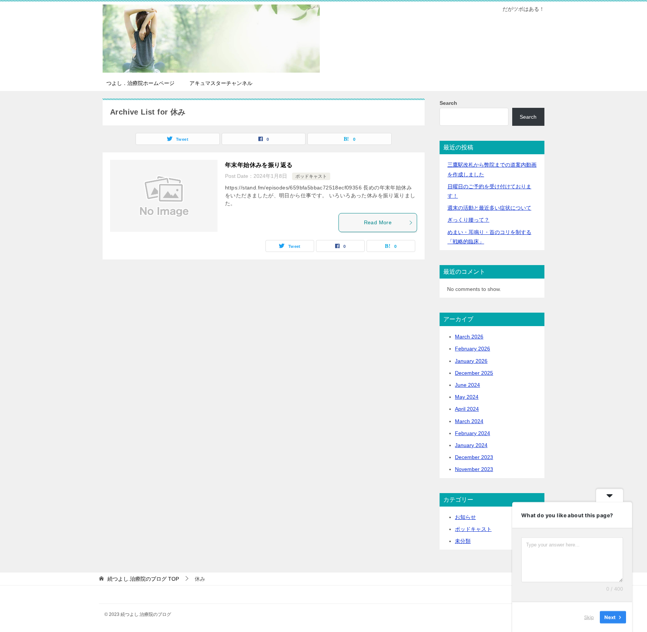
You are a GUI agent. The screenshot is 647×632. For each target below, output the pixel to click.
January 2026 (471, 361)
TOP (143, 579)
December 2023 (474, 457)
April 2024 (467, 409)
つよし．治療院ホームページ (140, 83)
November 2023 (474, 469)
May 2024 (467, 397)
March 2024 (469, 421)
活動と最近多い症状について (489, 208)
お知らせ (465, 517)
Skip (589, 617)
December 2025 (474, 373)
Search (448, 103)
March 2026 (469, 337)
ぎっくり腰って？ (468, 220)
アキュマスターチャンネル (220, 83)
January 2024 (471, 445)
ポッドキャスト (311, 176)
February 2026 (472, 349)
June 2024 (467, 385)
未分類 (463, 541)
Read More (378, 222)
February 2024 (472, 433)
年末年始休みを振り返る (258, 165)
